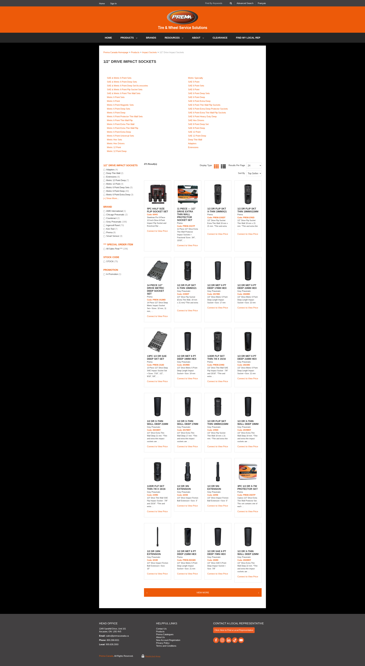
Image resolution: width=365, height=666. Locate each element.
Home (102, 3)
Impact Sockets (149, 52)
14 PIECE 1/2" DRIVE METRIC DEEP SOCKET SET (155, 289)
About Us (160, 637)
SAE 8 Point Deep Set (198, 124)
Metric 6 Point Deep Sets (118, 109)
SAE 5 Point (193, 82)
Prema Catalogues (165, 634)
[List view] (222, 166)
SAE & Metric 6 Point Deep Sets (122, 82)
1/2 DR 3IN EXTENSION (184, 487)
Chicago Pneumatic (117, 214)
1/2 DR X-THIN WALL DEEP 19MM (247, 422)
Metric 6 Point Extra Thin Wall (120, 124)
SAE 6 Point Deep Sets (199, 93)
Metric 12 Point (114, 147)
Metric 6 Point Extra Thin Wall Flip (122, 128)
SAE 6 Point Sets (196, 85)
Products (127, 37)
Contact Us (161, 628)
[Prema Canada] (183, 19)
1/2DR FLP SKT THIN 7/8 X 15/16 (216, 357)
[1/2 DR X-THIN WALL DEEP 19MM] (247, 406)
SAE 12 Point (194, 132)
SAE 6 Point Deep (196, 97)
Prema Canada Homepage (115, 52)
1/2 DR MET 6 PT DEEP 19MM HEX (186, 357)
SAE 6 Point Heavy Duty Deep (202, 116)
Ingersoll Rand (115, 225)
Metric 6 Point (113, 101)
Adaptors (192, 143)
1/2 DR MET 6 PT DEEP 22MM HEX (247, 286)
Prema (111, 232)
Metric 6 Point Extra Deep (119, 132)
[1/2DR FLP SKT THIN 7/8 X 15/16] (217, 341)
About (196, 37)
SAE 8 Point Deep (196, 128)
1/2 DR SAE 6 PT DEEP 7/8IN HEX (216, 552)
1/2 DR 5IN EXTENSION (214, 487)
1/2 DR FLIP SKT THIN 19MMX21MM (247, 210)
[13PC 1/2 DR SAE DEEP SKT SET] (157, 341)
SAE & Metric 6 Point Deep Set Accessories (127, 85)
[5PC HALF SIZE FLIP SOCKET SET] (157, 194)
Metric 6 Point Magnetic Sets (120, 105)
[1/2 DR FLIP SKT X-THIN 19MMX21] (217, 194)
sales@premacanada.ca (117, 636)
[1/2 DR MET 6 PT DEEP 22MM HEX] (247, 270)
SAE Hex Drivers (196, 120)
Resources (172, 37)
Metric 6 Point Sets (116, 97)
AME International (116, 211)
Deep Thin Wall (195, 139)
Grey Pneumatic (116, 221)
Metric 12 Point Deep (116, 151)
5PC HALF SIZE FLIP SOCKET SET (157, 210)
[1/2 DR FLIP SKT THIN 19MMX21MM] (247, 194)
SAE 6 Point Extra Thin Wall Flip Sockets (207, 112)
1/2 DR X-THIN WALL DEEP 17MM (187, 422)
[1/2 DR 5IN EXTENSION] (217, 471)
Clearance (220, 37)
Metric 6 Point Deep (116, 112)
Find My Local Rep (248, 37)
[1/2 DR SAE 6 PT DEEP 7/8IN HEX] (217, 536)
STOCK (112, 261)
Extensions (193, 147)
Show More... (111, 198)
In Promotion (113, 274)
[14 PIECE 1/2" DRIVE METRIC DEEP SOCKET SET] (157, 270)
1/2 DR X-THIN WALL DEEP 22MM (247, 552)
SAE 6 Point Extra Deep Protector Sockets (208, 109)
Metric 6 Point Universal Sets (120, 136)
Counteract (113, 218)
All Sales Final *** (117, 248)
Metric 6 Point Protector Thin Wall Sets (125, 116)
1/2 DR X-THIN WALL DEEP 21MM (157, 422)
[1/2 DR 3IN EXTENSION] (187, 471)
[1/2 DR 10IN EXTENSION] (157, 536)
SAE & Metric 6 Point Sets (119, 78)
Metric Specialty (195, 78)
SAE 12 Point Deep (197, 136)
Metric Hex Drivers (116, 143)
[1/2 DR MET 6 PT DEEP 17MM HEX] (217, 270)
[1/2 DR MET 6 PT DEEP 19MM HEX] (187, 341)
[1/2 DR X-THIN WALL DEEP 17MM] (187, 406)
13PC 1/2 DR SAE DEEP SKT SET (157, 357)
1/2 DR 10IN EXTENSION (154, 552)
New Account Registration (168, 640)
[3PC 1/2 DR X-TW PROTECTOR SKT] (247, 471)
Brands (151, 37)
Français (262, 3)
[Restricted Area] (149, 656)
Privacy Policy (163, 643)
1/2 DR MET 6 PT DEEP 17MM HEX (217, 286)
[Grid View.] (215, 166)
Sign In (113, 3)
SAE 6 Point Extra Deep (199, 101)
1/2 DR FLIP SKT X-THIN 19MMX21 (217, 210)
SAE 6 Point (193, 89)
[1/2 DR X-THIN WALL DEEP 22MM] (247, 536)
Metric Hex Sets (114, 139)
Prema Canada (106, 656)
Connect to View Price (157, 231)
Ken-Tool (111, 229)
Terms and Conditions (166, 646)
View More (202, 592)
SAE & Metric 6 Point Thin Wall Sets (123, 93)
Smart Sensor (114, 236)
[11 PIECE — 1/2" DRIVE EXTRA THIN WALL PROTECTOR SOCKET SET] (187, 194)
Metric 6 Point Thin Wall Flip (120, 120)
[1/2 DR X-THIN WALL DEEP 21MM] (157, 406)
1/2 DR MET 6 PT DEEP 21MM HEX (247, 357)
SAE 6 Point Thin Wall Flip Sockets (204, 105)
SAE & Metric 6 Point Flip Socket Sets (124, 89)
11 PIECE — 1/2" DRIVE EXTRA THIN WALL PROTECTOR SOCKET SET (186, 214)
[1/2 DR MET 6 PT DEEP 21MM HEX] (247, 341)
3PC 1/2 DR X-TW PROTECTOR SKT (247, 487)
